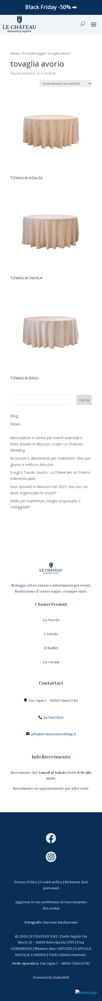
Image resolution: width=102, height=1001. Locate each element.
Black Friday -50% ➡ (51, 7)
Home (15, 53)
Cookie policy (51, 882)
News (15, 423)
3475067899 (53, 717)
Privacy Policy (25, 882)
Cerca (84, 400)
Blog (14, 415)
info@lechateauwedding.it (53, 734)
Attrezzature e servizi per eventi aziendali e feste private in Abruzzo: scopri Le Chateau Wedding (46, 444)
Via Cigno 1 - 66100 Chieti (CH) (53, 700)
